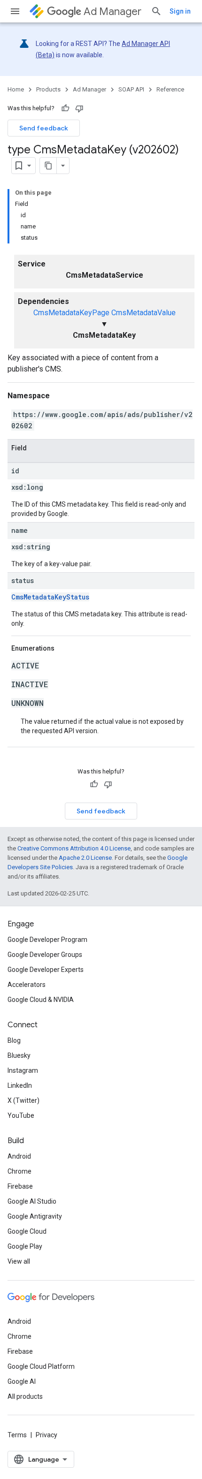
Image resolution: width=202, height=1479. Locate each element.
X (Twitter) (23, 1100)
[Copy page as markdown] (48, 166)
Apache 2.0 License (85, 857)
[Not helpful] (79, 108)
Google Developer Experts (46, 969)
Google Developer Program (47, 939)
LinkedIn (20, 1085)
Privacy (46, 1435)
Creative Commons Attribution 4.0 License (74, 848)
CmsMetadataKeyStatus (50, 596)
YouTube (21, 1115)
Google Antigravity (35, 1216)
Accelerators (27, 984)
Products (48, 89)
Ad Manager (112, 11)
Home (16, 89)
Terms (17, 1435)
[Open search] (156, 11)
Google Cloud (27, 1231)
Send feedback (43, 128)
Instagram (23, 1070)
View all (19, 1261)
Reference (170, 89)
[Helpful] (65, 108)
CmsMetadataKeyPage (71, 312)
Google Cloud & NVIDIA (41, 999)
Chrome (19, 1171)
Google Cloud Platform (41, 1366)
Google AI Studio (32, 1201)
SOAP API (131, 89)
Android (19, 1156)
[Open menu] (15, 11)
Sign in (180, 11)
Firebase (20, 1186)
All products (25, 1396)
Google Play (25, 1246)
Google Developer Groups (45, 954)
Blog (14, 1040)
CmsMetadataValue (143, 312)
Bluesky (19, 1055)
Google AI (22, 1381)
